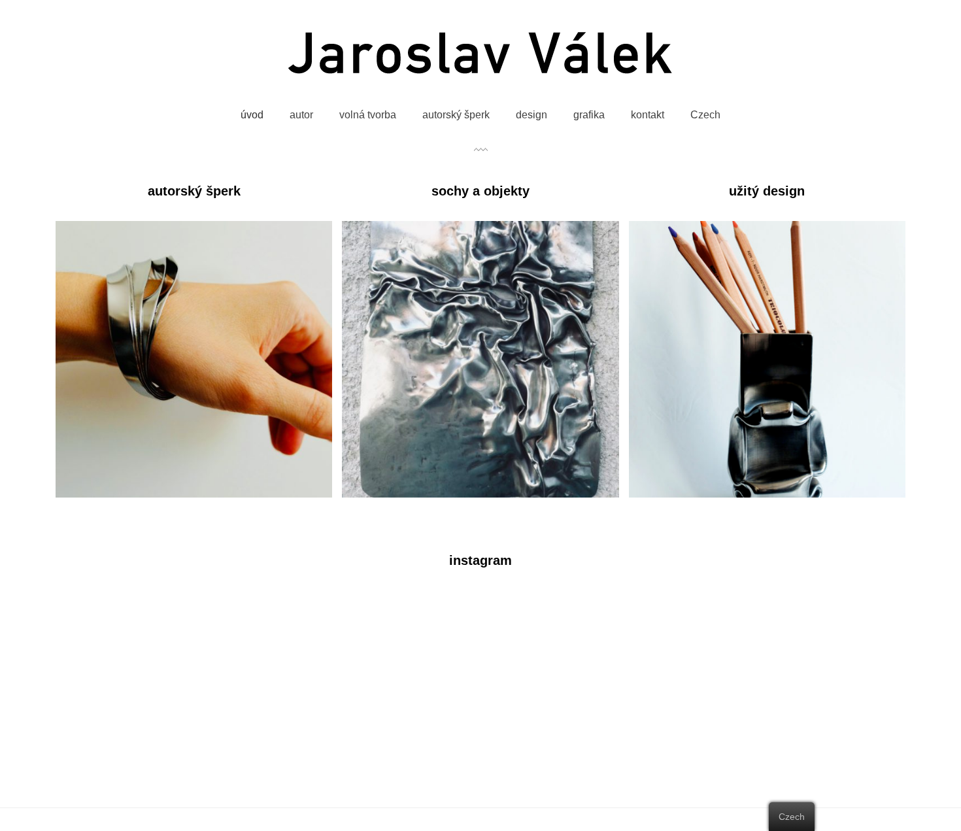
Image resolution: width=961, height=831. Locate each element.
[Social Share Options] (72, 725)
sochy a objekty (480, 191)
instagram (480, 560)
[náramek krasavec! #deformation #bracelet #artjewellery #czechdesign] (692, 661)
